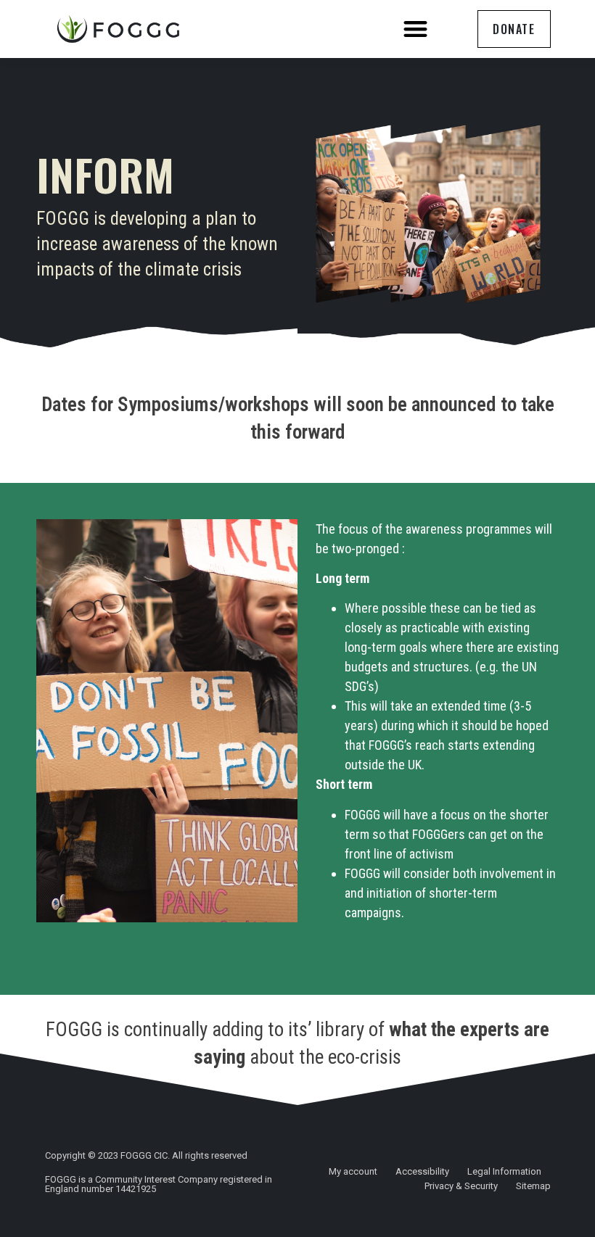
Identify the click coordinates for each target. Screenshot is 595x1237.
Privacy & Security (461, 1185)
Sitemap (533, 1185)
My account (353, 1171)
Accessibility (422, 1171)
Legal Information (504, 1171)
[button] (415, 29)
